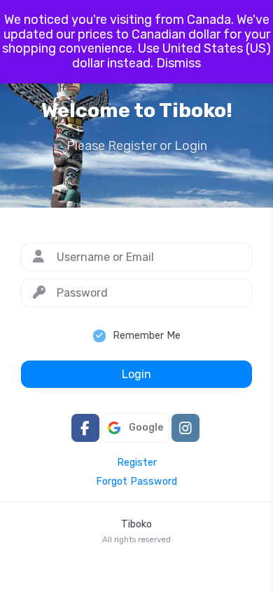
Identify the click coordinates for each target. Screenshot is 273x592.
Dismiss (178, 63)
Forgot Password (136, 481)
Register (137, 463)
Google (146, 427)
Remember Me (147, 336)
